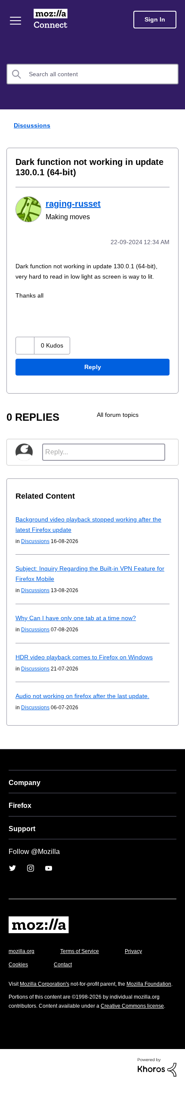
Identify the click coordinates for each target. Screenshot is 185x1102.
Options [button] (173, 126)
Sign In (155, 19)
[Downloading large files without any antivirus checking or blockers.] (171, 414)
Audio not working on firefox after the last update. (89, 694)
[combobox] (92, 74)
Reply (92, 366)
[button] (26, 344)
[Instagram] (30, 867)
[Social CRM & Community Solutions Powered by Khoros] (157, 1083)
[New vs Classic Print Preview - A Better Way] (156, 414)
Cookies (64, 963)
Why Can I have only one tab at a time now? (78, 617)
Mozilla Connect (52, 19)
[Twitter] (12, 867)
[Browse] (16, 20)
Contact (110, 963)
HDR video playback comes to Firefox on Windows (88, 656)
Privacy (18, 963)
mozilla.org (23, 950)
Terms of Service (84, 950)
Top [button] (12, 1080)
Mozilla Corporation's (48, 983)
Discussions (30, 125)
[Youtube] (48, 867)
